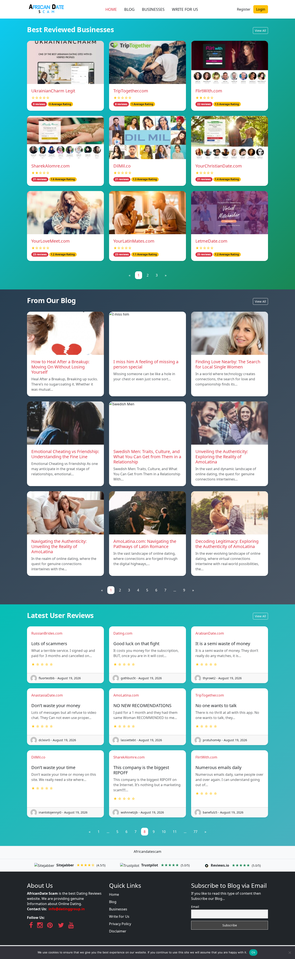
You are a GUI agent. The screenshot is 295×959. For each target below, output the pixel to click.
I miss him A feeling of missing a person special (145, 364)
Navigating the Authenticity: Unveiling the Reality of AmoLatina (59, 546)
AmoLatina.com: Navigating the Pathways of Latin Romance (144, 543)
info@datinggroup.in (67, 909)
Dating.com (122, 633)
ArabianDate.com (209, 633)
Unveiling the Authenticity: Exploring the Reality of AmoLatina (221, 457)
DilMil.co (122, 166)
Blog (112, 901)
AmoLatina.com (126, 695)
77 (195, 831)
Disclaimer (117, 931)
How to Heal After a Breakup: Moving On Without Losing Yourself (60, 367)
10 (164, 831)
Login (260, 9)
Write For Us (119, 916)
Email (195, 907)
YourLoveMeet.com (50, 241)
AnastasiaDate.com (47, 695)
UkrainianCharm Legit (53, 91)
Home (114, 894)
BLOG (129, 9)
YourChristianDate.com (218, 166)
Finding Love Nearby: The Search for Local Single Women (227, 364)
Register (244, 9)
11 (175, 831)
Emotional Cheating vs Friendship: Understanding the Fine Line (65, 454)
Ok (253, 952)
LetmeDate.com (211, 241)
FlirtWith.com (208, 91)
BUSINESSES (153, 9)
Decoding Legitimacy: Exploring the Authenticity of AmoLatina (227, 543)
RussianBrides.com (46, 633)
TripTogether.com (130, 91)
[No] (289, 952)
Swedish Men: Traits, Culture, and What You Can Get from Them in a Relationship (147, 457)
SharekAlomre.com (50, 166)
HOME (111, 9)
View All (260, 30)
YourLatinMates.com (133, 241)
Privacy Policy (120, 923)
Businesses (118, 909)
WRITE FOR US (185, 9)
